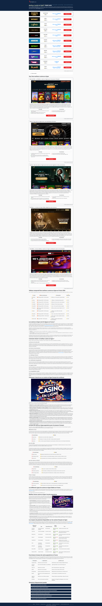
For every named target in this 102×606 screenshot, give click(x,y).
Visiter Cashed (51, 201)
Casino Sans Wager (60, 4)
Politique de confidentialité (55, 604)
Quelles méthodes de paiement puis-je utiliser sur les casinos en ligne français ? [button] (44, 590)
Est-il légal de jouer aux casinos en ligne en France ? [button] (40, 587)
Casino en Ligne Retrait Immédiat (68, 4)
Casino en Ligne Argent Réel (53, 4)
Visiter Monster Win (51, 115)
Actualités (40, 4)
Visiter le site (68, 19)
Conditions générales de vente (65, 604)
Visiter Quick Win (51, 285)
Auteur (34, 604)
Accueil (38, 4)
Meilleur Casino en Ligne (46, 4)
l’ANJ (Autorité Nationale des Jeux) (48, 325)
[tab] (51, 585)
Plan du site (37, 604)
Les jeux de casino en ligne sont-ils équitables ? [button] (39, 598)
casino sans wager (60, 352)
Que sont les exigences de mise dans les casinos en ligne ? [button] (41, 593)
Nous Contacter (49, 604)
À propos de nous (43, 604)
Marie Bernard (67, 9)
